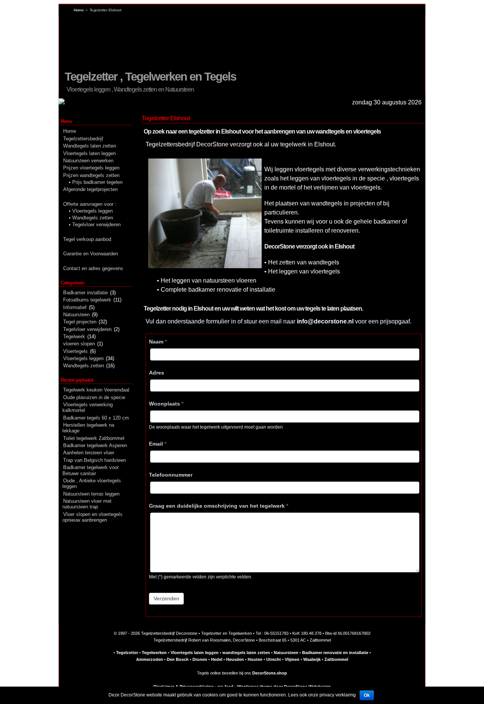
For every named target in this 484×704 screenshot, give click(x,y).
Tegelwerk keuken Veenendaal (96, 390)
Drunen (199, 659)
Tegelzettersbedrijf (83, 138)
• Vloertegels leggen (91, 211)
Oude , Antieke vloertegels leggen (91, 483)
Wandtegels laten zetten (89, 146)
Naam (158, 342)
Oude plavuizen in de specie (94, 397)
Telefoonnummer (170, 475)
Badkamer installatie (85, 292)
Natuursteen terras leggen (91, 494)
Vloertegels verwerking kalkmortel (87, 407)
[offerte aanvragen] (62, 103)
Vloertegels (75, 351)
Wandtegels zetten (83, 365)
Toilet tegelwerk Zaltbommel (93, 438)
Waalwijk (312, 659)
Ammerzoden (149, 659)
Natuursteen (76, 314)
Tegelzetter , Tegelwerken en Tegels (150, 76)
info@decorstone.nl (325, 321)
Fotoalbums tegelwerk (87, 300)
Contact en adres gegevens (93, 268)
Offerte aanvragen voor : (89, 204)
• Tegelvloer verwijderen (95, 224)
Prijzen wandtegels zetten (91, 175)
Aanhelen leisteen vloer (88, 452)
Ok (367, 695)
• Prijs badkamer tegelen (96, 182)
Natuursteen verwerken (88, 160)
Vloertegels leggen (88, 89)
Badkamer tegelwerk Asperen (95, 445)
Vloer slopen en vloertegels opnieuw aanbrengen (92, 517)
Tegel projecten (79, 322)
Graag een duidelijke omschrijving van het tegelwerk (218, 506)
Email (157, 444)
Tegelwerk (74, 336)
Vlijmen (292, 659)
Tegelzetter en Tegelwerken (226, 633)
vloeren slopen (79, 344)
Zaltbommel (336, 659)
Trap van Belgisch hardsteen (94, 460)
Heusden (235, 659)
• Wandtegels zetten (91, 218)
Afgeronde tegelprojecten (90, 189)
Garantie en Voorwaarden (90, 253)
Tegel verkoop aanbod (87, 239)
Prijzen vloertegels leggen (91, 168)
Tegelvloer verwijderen (87, 329)
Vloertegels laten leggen (89, 153)
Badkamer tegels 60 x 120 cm (96, 418)
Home (79, 10)
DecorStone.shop (269, 673)
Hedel (216, 659)
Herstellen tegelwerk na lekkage (88, 428)
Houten (255, 659)
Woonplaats (166, 404)
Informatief (75, 307)
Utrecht (273, 659)
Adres (156, 373)
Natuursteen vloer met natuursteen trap (87, 504)
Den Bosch (178, 659)
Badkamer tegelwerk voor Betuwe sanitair (90, 470)
